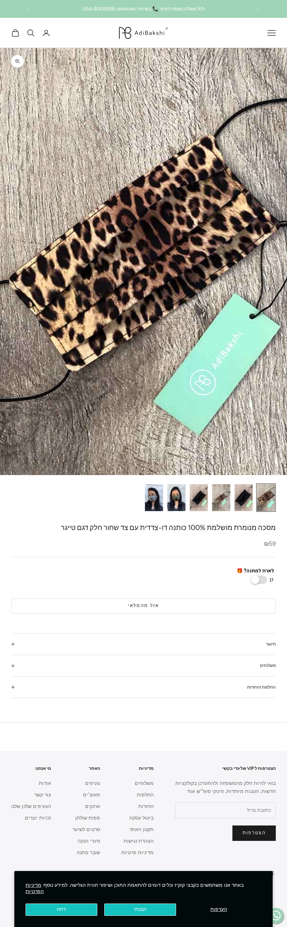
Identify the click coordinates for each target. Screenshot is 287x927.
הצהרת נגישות (139, 841)
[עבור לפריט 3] (221, 497)
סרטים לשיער (86, 829)
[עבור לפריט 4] (199, 497)
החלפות (145, 795)
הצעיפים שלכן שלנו (31, 806)
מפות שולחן (87, 818)
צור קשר (42, 795)
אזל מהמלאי (143, 605)
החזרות (146, 806)
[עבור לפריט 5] (176, 497)
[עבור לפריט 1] (266, 497)
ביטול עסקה (141, 818)
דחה (61, 909)
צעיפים (92, 783)
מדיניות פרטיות (137, 852)
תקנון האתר (141, 829)
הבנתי (140, 909)
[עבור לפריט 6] (154, 497)
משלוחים (144, 783)
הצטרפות (254, 833)
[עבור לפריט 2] (243, 497)
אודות (45, 783)
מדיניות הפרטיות (35, 888)
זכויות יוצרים (38, 818)
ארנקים (92, 806)
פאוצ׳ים (91, 795)
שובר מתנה (88, 852)
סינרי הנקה (89, 841)
